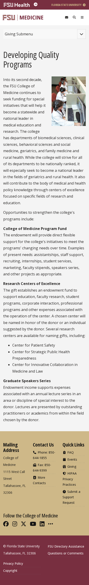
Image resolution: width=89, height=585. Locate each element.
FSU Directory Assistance (66, 546)
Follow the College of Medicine (30, 515)
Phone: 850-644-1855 (44, 455)
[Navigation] (82, 17)
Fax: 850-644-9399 (42, 468)
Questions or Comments (66, 553)
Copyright (10, 570)
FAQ (70, 452)
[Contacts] (67, 17)
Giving (71, 466)
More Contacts (39, 480)
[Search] (74, 17)
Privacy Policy (13, 563)
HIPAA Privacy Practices (70, 478)
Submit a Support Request (71, 497)
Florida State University (66, 5)
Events (71, 459)
